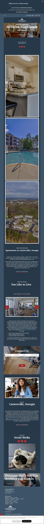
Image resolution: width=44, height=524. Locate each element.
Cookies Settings (16, 521)
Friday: (6, 501)
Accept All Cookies (26, 521)
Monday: (7, 497)
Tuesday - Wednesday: (10, 498)
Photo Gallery (26, 293)
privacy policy (31, 358)
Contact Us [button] (10, 483)
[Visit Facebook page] (20, 47)
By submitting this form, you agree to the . (22, 358)
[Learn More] (22, 86)
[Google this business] (22, 47)
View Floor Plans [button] (22, 34)
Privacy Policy (8, 511)
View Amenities (18, 293)
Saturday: (7, 502)
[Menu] (4, 15)
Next (37, 307)
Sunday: (7, 503)
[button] (42, 1)
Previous (7, 307)
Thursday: (7, 500)
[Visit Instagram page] (24, 47)
